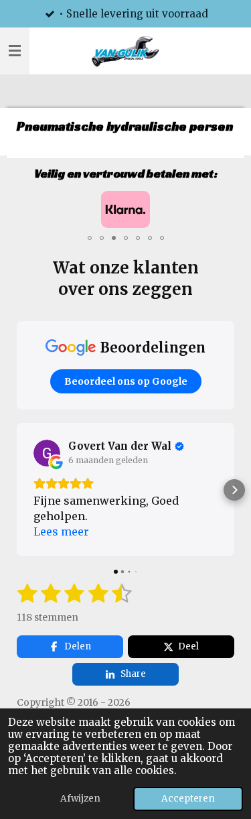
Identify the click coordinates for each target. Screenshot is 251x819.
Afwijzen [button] (80, 798)
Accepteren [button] (188, 798)
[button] (222, 203)
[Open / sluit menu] (14, 50)
